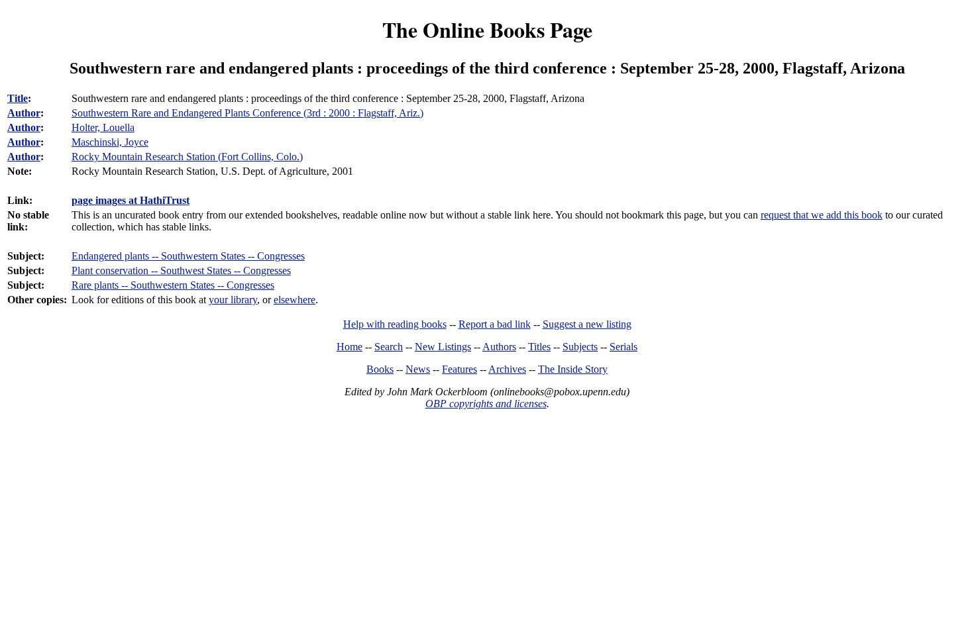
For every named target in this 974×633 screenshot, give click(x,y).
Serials (623, 346)
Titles (539, 346)
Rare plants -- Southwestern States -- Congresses (173, 285)
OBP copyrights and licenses (486, 403)
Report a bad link (495, 324)
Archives (507, 369)
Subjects (580, 346)
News (418, 369)
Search (388, 346)
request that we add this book (822, 214)
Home (349, 346)
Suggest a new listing (587, 324)
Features (459, 369)
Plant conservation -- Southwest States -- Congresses (181, 270)
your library (233, 299)
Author (23, 113)
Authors (499, 346)
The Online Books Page (487, 29)
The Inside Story (573, 369)
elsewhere (294, 299)
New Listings (443, 346)
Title (17, 98)
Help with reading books (395, 324)
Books (380, 369)
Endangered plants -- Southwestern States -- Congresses (188, 256)
